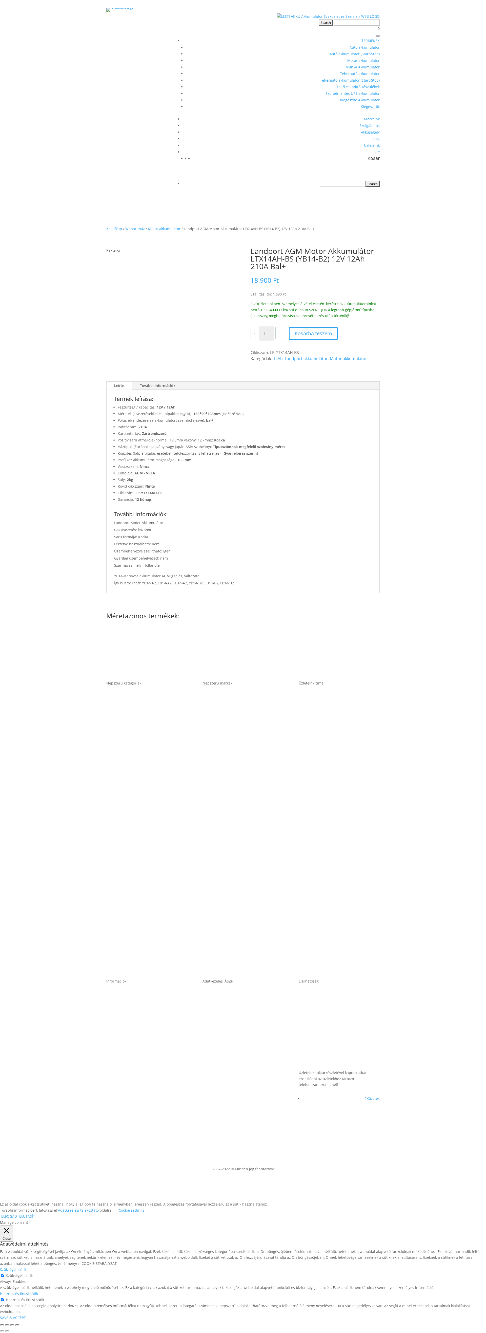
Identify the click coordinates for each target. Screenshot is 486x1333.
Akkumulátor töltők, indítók (135, 915)
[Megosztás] (12, 1325)
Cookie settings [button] (131, 1210)
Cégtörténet (118, 1096)
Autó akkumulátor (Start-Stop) (355, 53)
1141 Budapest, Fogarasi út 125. (332, 759)
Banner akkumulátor (224, 720)
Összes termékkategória (131, 954)
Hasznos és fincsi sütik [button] (19, 1293)
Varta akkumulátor (222, 954)
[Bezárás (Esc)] (17, 1325)
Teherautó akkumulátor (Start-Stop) (350, 80)
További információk (157, 385)
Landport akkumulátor (306, 358)
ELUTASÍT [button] (27, 1216)
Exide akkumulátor (222, 837)
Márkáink (372, 119)
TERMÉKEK (370, 40)
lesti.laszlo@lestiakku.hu (325, 1018)
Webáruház (135, 228)
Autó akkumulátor (365, 47)
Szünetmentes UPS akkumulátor (353, 93)
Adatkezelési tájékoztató (227, 1096)
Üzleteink (372, 145)
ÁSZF (207, 1018)
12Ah (278, 358)
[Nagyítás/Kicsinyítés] (2, 1325)
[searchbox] (343, 184)
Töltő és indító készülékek (358, 86)
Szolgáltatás (369, 125)
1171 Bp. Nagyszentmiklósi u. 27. (334, 720)
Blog (376, 138)
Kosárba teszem (313, 333)
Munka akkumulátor (127, 837)
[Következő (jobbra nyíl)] (7, 1331)
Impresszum (215, 1057)
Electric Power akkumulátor (231, 798)
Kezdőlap (114, 228)
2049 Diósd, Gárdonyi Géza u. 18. (334, 876)
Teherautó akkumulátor (360, 73)
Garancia (115, 1018)
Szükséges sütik (19, 1275)
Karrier (113, 1057)
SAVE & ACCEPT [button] (13, 1317)
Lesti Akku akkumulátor (227, 876)
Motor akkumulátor (363, 60)
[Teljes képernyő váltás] (7, 1325)
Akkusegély (370, 132)
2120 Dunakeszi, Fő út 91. (325, 837)
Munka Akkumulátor (363, 67)
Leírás (119, 385)
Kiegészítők (370, 106)
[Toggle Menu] (378, 36)
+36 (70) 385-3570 (317, 1057)
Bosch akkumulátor (223, 759)
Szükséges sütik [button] (13, 1269)
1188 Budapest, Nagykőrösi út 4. (333, 798)
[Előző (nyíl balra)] (2, 1331)
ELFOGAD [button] (9, 1216)
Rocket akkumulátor (223, 915)
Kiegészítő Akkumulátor (360, 100)
